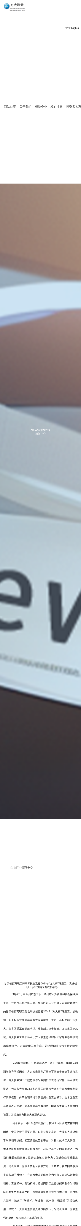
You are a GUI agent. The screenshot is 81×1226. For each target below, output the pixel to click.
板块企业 (41, 106)
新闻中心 (27, 867)
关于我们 (25, 106)
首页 (16, 867)
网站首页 (10, 106)
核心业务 (57, 106)
